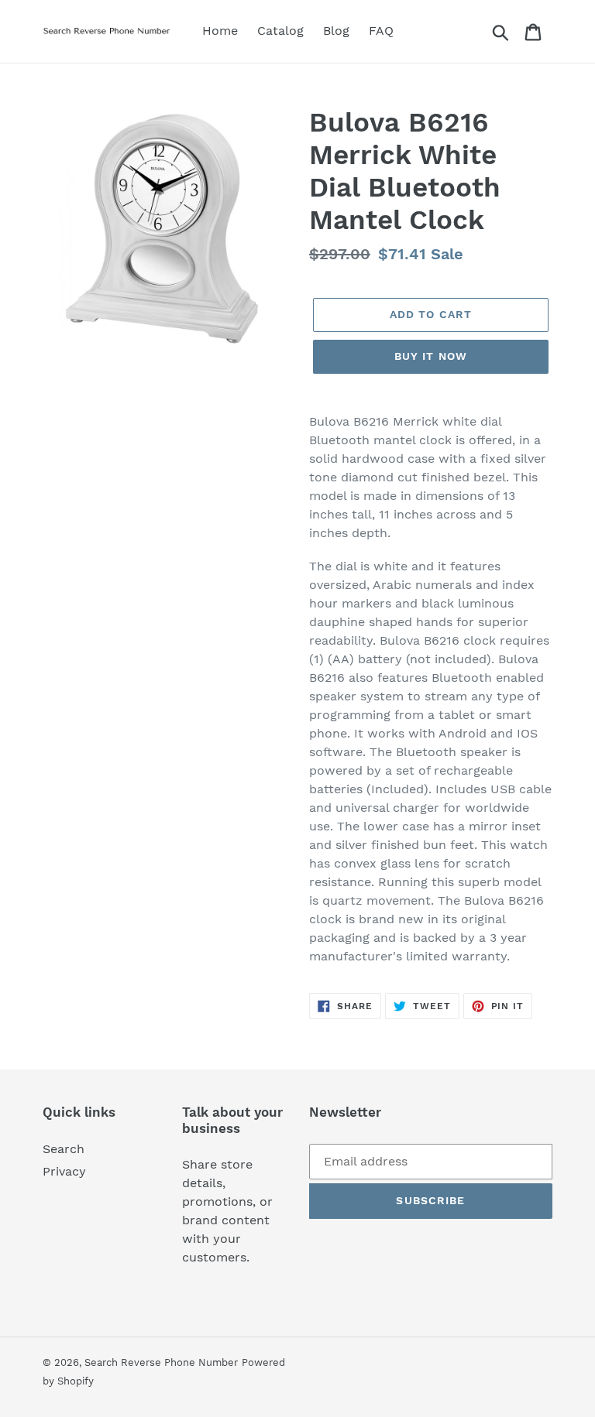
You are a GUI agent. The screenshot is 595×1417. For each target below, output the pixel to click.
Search (63, 1148)
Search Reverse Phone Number (161, 1362)
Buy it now (430, 356)
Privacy (64, 1171)
